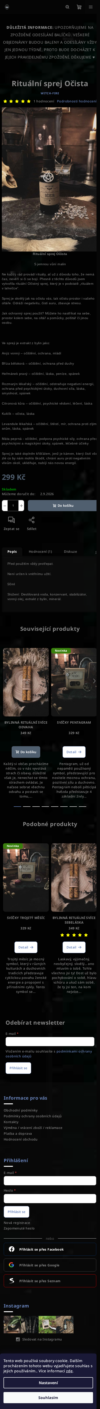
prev (5, 681)
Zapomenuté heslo (19, 1228)
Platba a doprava (18, 1133)
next (94, 681)
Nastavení (48, 1382)
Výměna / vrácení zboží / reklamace (33, 1127)
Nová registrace (17, 1222)
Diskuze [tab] (70, 551)
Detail (71, 752)
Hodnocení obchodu (21, 1139)
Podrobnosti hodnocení (77, 101)
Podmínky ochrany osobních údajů (33, 1116)
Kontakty (11, 1122)
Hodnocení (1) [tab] (40, 551)
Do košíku (65, 505)
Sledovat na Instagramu (42, 1339)
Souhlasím (48, 1397)
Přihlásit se (18, 1068)
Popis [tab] (12, 551)
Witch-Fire (50, 93)
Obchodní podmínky (21, 1110)
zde (69, 1370)
